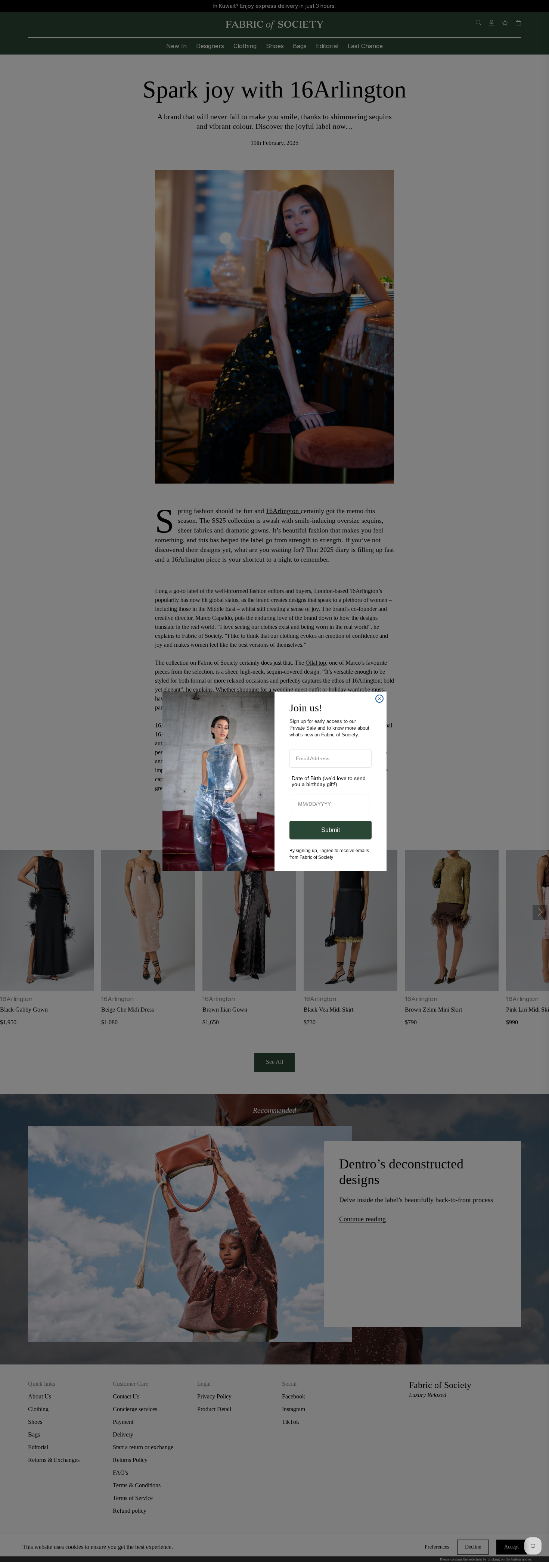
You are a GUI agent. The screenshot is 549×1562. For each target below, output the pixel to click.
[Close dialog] (379, 698)
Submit (330, 830)
